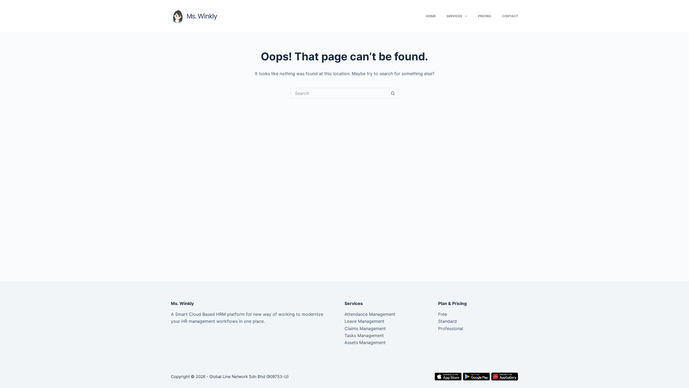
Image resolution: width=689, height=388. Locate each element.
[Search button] (393, 93)
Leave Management (364, 321)
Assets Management (365, 342)
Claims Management (365, 328)
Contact (510, 16)
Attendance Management (369, 314)
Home (431, 16)
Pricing (484, 16)
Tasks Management (364, 335)
